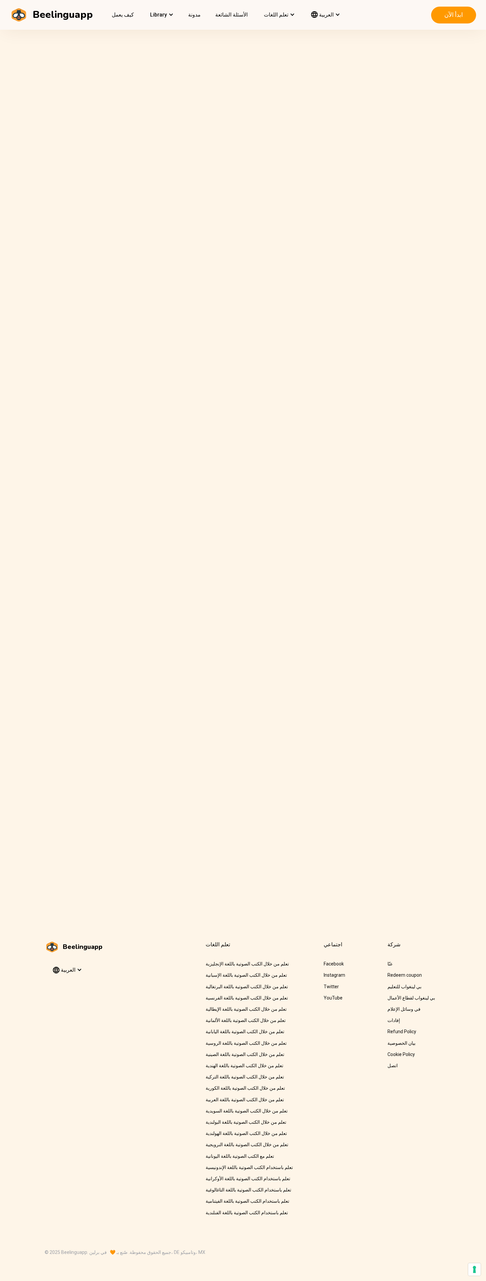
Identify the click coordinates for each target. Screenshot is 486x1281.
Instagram (334, 975)
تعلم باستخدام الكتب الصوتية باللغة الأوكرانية (248, 1178)
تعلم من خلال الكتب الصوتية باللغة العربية (245, 1099)
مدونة (194, 15)
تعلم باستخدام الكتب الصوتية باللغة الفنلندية (247, 1212)
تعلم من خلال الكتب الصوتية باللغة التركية (245, 1076)
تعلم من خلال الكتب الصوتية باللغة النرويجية (247, 1144)
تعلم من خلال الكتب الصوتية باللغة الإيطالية (246, 1009)
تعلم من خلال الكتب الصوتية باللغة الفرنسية (247, 997)
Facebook (334, 963)
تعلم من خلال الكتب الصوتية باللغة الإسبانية (246, 975)
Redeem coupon (404, 975)
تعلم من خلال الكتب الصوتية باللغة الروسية (246, 1043)
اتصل (392, 1065)
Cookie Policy (401, 1054)
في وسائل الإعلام (404, 1009)
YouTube (333, 997)
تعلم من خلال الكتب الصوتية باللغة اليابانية (245, 1031)
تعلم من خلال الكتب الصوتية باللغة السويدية (247, 1110)
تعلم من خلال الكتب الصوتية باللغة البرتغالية (247, 986)
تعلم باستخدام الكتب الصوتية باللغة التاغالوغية (248, 1189)
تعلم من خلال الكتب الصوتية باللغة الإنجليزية (247, 963)
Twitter (331, 986)
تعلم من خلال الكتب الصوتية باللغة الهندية (244, 1065)
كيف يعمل (123, 15)
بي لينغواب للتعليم (404, 986)
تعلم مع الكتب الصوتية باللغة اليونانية (240, 1156)
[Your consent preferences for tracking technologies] (474, 1269)
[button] (161, 15)
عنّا (390, 963)
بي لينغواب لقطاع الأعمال (411, 997)
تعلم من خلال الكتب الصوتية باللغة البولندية (246, 1122)
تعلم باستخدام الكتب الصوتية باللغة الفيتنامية (247, 1201)
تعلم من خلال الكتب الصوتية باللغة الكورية (245, 1088)
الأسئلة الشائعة (231, 15)
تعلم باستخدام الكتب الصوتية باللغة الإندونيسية (249, 1167)
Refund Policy (401, 1031)
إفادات (393, 1020)
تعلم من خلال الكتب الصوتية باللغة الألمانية (246, 1020)
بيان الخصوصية (401, 1043)
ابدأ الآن (453, 14)
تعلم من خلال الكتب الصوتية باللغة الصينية (245, 1054)
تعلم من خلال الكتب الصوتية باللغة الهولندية (246, 1133)
